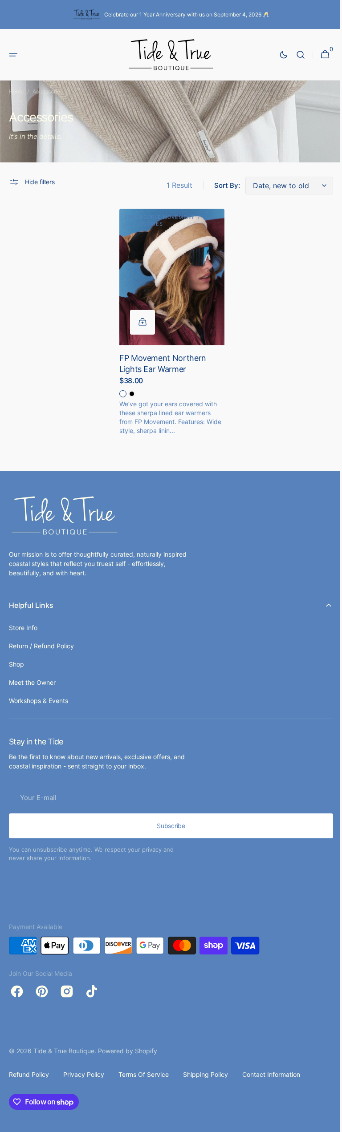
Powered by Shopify (127, 1051)
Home (16, 91)
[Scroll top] (325, 1121)
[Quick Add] (140, 319)
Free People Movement (157, 217)
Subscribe (168, 825)
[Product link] (168, 324)
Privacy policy (83, 1074)
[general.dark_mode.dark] (277, 55)
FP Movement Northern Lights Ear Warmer (160, 360)
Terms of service (143, 1074)
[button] (13, 55)
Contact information (271, 1074)
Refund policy (29, 1074)
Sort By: (220, 185)
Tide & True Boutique (63, 1051)
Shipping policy (205, 1074)
